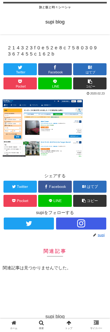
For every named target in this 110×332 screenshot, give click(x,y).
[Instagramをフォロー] (81, 224)
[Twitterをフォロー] (29, 224)
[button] (90, 83)
